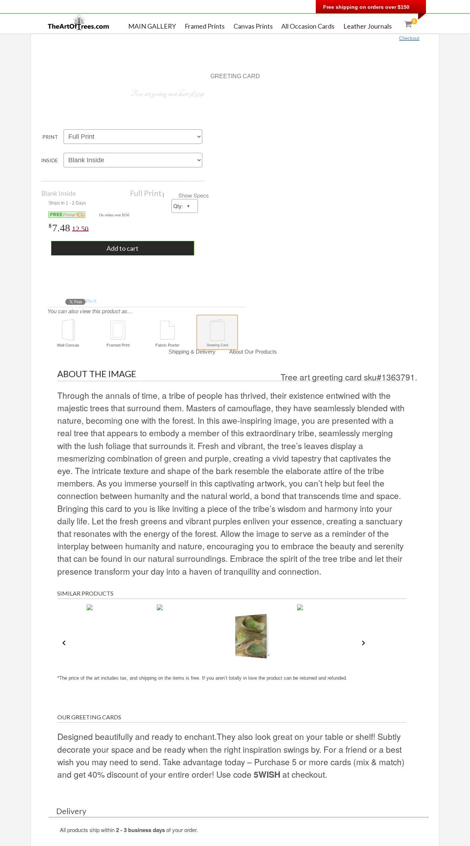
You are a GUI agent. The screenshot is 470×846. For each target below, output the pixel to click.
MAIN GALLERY (152, 26)
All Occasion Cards (308, 26)
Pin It (91, 301)
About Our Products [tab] (253, 351)
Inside (49, 160)
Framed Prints (205, 26)
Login (238, 8)
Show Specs (193, 195)
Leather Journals (367, 26)
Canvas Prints (253, 26)
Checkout (409, 38)
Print (50, 137)
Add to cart (122, 248)
